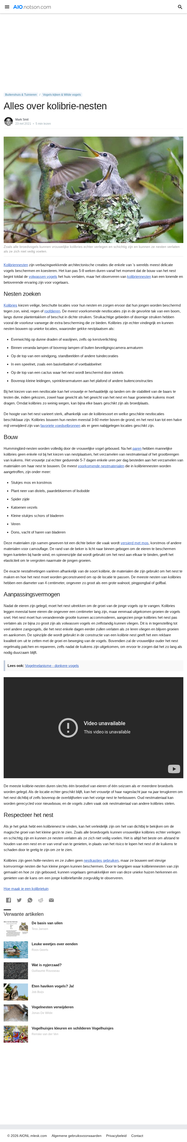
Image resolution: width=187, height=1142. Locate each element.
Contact (137, 1136)
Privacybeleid (116, 1136)
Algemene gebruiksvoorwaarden (77, 1136)
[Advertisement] (93, 53)
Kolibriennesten (16, 265)
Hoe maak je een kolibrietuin (26, 889)
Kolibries (10, 305)
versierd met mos (135, 543)
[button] (8, 900)
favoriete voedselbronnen (60, 425)
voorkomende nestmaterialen (101, 466)
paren (136, 448)
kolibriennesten (139, 276)
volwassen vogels (43, 276)
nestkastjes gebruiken (101, 860)
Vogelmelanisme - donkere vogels (52, 666)
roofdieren (52, 311)
